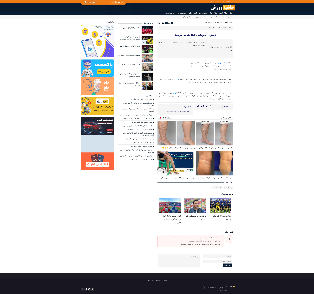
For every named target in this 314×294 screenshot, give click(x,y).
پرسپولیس (229, 188)
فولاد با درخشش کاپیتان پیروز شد (129, 27)
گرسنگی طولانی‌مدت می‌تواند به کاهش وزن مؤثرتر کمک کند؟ (137, 104)
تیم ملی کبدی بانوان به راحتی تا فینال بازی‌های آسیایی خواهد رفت (138, 134)
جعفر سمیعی (217, 188)
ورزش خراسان (169, 13)
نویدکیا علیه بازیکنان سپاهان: (131, 64)
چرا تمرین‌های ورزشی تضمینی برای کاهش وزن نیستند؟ (138, 110)
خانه (230, 13)
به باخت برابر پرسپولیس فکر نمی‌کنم (129, 55)
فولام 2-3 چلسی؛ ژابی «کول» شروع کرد (140, 129)
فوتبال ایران (223, 13)
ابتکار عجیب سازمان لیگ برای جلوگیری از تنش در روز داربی (171, 219)
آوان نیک (217, 290)
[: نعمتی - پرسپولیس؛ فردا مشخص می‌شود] (159, 23)
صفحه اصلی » (213, 17)
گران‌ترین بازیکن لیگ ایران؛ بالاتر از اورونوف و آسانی (136, 115)
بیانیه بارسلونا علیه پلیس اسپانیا (142, 122)
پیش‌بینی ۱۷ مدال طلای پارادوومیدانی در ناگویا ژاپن (136, 156)
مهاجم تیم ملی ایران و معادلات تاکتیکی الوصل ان (137, 118)
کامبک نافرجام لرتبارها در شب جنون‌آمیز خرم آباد (137, 126)
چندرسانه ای (182, 13)
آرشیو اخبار (224, 22)
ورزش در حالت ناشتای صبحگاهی (142, 99)
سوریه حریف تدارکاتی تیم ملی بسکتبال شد (139, 139)
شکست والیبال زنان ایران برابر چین (141, 159)
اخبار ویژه (216, 22)
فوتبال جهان (213, 13)
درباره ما (222, 1)
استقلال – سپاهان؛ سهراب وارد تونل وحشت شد (129, 84)
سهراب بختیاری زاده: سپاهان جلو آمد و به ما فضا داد (130, 75)
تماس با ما (214, 1)
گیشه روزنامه (192, 13)
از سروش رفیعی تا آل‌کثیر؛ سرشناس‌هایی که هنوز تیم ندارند (130, 38)
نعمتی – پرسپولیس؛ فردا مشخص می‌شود (195, 35)
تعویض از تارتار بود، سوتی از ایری (130, 46)
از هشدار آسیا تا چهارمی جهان (143, 143)
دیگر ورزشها (203, 13)
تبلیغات (229, 1)
